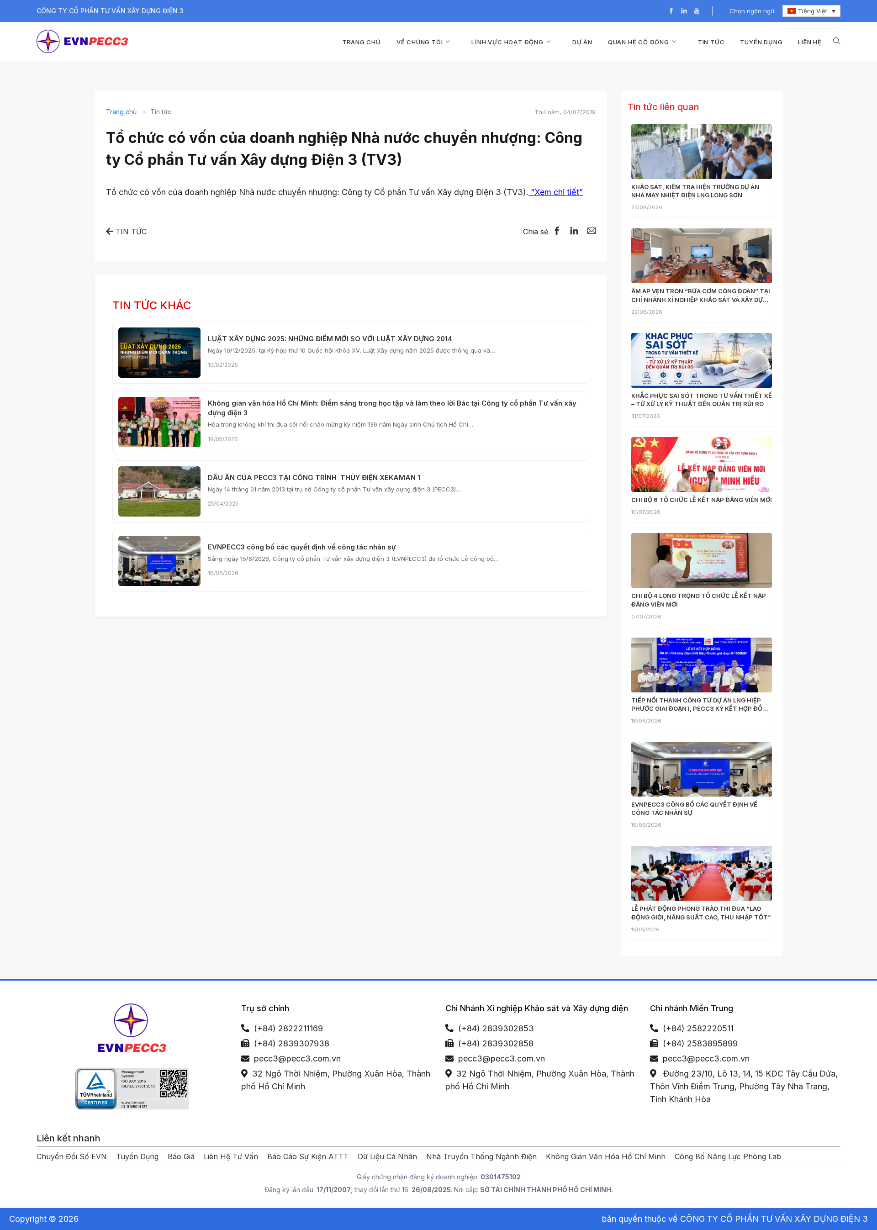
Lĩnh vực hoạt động (507, 42)
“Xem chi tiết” (555, 192)
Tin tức (711, 42)
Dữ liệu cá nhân (387, 1156)
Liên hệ (810, 42)
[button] (836, 41)
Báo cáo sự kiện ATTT (308, 1156)
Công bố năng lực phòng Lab (728, 1156)
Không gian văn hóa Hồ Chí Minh (606, 1156)
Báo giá (181, 1156)
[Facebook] (671, 11)
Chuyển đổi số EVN (72, 1156)
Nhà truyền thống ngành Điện (481, 1156)
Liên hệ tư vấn (231, 1156)
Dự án (582, 42)
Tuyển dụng (761, 42)
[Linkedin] (684, 11)
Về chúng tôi (419, 42)
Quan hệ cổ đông (638, 42)
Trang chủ (362, 42)
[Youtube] (697, 11)
